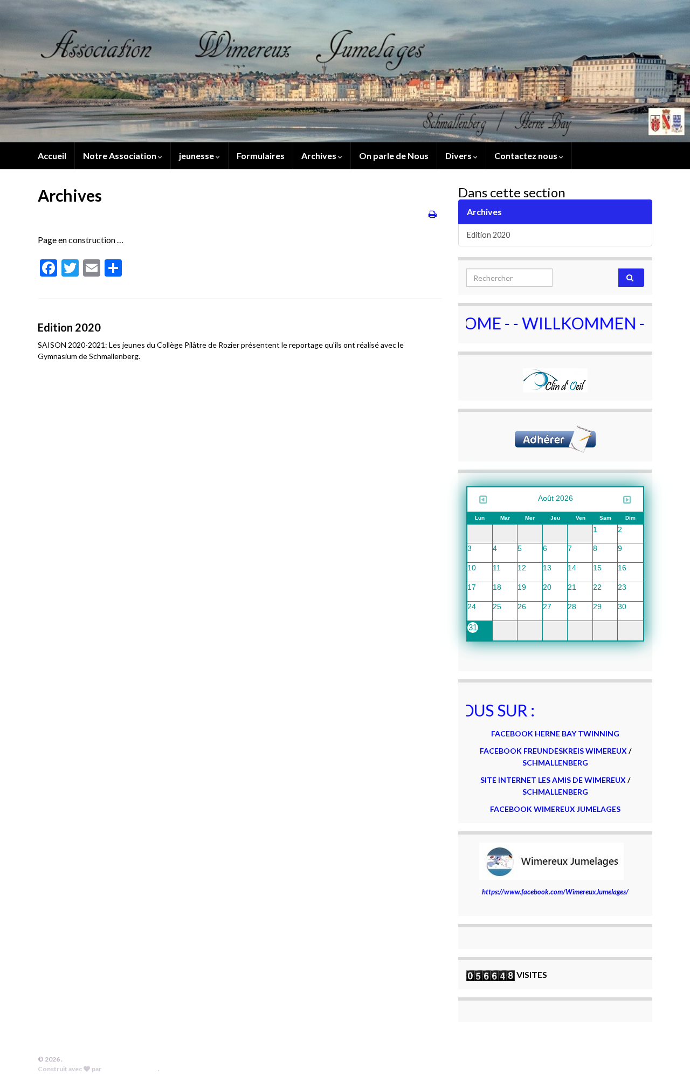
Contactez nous (526, 155)
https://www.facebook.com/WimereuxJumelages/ (555, 891)
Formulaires (261, 155)
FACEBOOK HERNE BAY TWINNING (555, 733)
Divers (459, 155)
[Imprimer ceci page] (433, 214)
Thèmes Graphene (130, 1069)
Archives (319, 155)
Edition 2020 (69, 327)
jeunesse (197, 155)
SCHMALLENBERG (555, 762)
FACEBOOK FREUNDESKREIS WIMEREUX (553, 750)
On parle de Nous (394, 155)
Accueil (52, 155)
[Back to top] (665, 1057)
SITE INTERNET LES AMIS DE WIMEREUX (553, 779)
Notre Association (120, 155)
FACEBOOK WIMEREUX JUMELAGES (555, 809)
